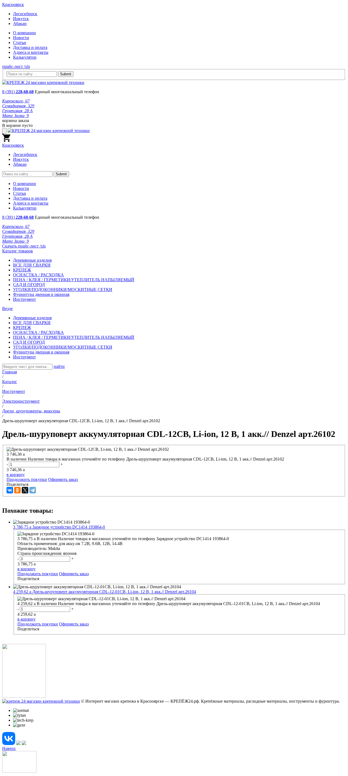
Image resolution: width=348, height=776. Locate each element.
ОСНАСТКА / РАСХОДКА (38, 275)
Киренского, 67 (16, 101)
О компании (24, 32)
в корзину (16, 474)
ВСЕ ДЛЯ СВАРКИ (32, 265)
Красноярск (13, 4)
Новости (21, 37)
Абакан (20, 23)
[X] (25, 490)
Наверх (9, 748)
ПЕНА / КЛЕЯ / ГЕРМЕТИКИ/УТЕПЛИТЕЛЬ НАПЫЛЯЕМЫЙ (73, 279)
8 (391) (18, 91)
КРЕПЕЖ (22, 270)
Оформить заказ (63, 479)
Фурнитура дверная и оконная (41, 294)
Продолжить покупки (27, 479)
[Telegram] (32, 490)
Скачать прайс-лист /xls (24, 246)
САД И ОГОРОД (29, 284)
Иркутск (21, 18)
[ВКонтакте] (10, 490)
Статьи (19, 42)
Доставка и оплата (30, 47)
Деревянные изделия (32, 260)
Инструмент (24, 299)
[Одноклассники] (17, 490)
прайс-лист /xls (16, 66)
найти (59, 366)
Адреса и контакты (30, 52)
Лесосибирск (25, 13)
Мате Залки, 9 (15, 115)
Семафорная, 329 (18, 106)
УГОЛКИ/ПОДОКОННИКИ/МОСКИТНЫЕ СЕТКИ (62, 289)
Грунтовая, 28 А (17, 110)
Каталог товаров (17, 251)
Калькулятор (24, 57)
